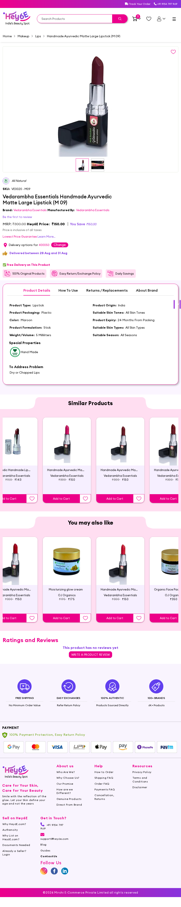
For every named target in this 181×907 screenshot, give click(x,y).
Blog (43, 844)
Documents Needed (16, 845)
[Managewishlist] (148, 19)
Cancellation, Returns (104, 796)
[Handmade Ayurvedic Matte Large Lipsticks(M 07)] (120, 561)
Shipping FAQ (103, 777)
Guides (45, 850)
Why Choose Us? (68, 777)
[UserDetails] (161, 18)
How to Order (103, 772)
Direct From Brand (69, 804)
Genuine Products (69, 799)
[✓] (174, 304)
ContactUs (48, 856)
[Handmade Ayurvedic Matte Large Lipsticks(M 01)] (120, 441)
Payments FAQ (104, 789)
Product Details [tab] (36, 290)
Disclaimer (139, 787)
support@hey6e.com (54, 838)
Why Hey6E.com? (14, 824)
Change (60, 245)
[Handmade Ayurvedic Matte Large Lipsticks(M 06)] (67, 441)
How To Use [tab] (68, 290)
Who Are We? (66, 772)
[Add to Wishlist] (32, 498)
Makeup (23, 36)
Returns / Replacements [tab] (107, 290)
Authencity (10, 829)
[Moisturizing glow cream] (67, 561)
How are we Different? (65, 791)
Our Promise (65, 783)
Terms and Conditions (140, 779)
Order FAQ (101, 783)
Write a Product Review (90, 654)
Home (7, 36)
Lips (38, 36)
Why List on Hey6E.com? (10, 837)
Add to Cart (61, 498)
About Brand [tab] (147, 290)
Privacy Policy (141, 772)
